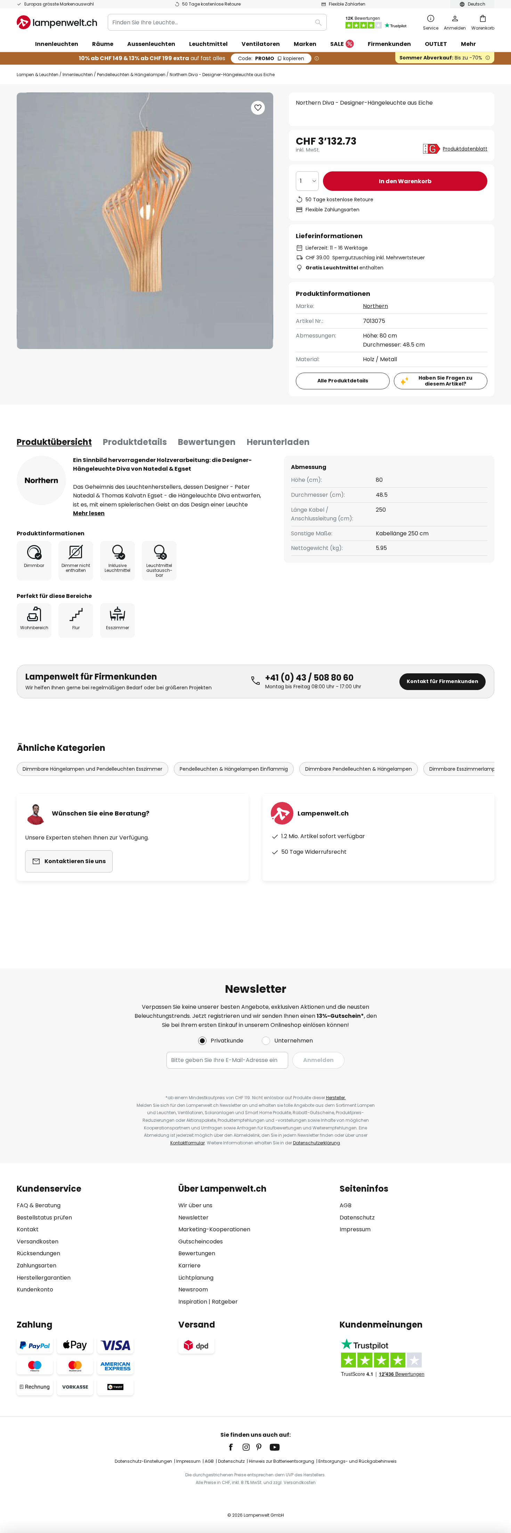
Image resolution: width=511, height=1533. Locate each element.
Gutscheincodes (200, 1242)
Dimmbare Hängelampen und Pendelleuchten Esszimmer (92, 768)
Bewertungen (207, 442)
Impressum (355, 1229)
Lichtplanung (195, 1278)
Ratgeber (225, 1302)
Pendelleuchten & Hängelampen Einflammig (234, 768)
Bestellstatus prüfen (44, 1218)
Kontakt (28, 1229)
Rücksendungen (38, 1253)
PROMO (271, 58)
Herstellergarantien (44, 1278)
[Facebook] (235, 1447)
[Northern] (41, 480)
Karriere (189, 1266)
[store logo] (57, 22)
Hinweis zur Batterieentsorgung (281, 1461)
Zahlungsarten (36, 1266)
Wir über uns (195, 1205)
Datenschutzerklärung (316, 1143)
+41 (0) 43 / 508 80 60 (309, 677)
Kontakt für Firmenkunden (442, 681)
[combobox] (217, 22)
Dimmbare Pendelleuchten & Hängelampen (358, 768)
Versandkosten (37, 1242)
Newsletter (193, 1218)
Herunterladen (278, 442)
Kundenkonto (35, 1289)
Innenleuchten (78, 75)
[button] (258, 108)
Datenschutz (357, 1218)
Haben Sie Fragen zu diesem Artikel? (445, 380)
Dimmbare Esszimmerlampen (465, 768)
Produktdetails (135, 442)
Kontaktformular (187, 1143)
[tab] (54, 442)
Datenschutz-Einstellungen (143, 1461)
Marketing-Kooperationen (214, 1229)
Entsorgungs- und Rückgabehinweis (357, 1461)
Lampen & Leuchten (37, 75)
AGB (345, 1205)
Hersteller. (336, 1098)
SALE (337, 44)
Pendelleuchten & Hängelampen (131, 75)
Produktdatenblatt (465, 148)
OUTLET (436, 44)
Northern (375, 306)
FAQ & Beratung (38, 1205)
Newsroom (193, 1289)
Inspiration (192, 1302)
